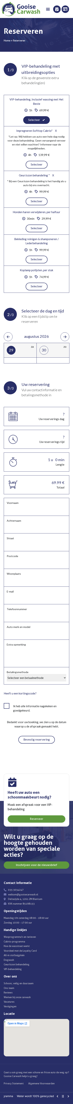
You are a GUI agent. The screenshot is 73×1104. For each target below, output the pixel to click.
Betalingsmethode (17, 672)
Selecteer (36, 164)
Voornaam (13, 502)
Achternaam (14, 520)
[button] (48, 9)
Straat (10, 538)
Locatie (9, 1014)
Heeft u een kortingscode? (20, 693)
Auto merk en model (18, 626)
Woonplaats (14, 573)
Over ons (10, 976)
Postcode (12, 556)
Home (7, 40)
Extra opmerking (16, 644)
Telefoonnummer (17, 609)
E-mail (10, 591)
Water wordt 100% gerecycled (28, 1096)
